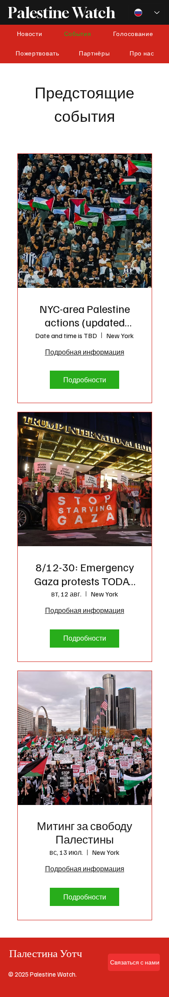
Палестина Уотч (45, 953)
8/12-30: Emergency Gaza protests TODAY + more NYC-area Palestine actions (84, 573)
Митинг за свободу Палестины (84, 832)
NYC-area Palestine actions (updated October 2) (84, 315)
